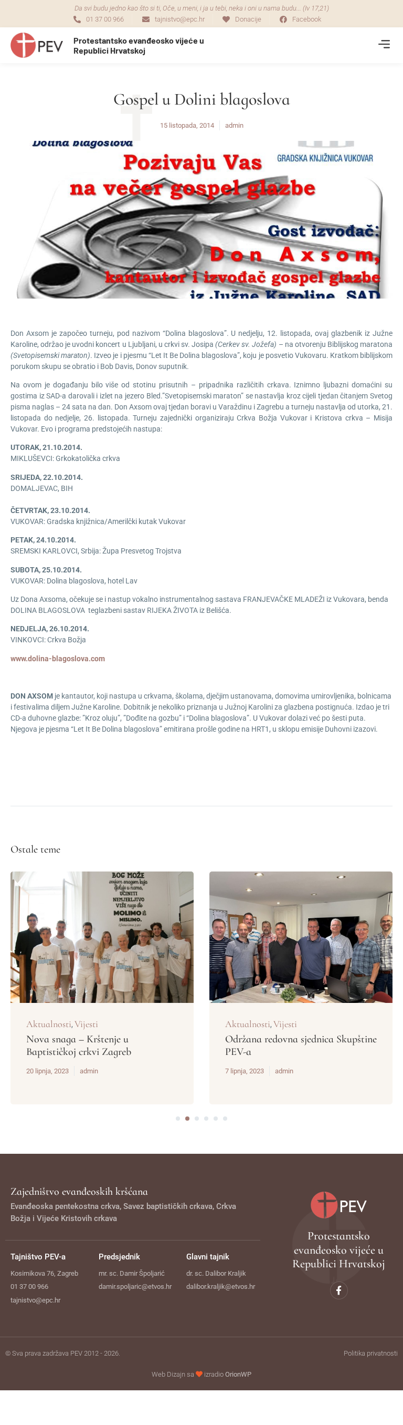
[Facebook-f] (339, 1290)
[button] (384, 45)
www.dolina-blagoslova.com (57, 658)
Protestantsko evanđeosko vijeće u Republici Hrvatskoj (138, 45)
